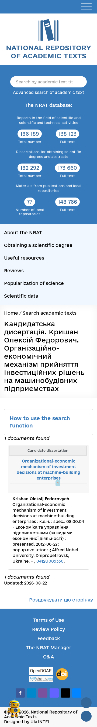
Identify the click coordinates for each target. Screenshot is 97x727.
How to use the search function (40, 422)
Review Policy (48, 629)
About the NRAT (23, 232)
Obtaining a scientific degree (38, 245)
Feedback (48, 638)
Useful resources (24, 257)
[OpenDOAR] (41, 671)
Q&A (48, 656)
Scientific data (21, 295)
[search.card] (62, 488)
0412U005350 (50, 561)
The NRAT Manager (48, 647)
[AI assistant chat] (14, 710)
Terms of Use (48, 620)
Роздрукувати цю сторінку (61, 599)
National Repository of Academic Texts (48, 52)
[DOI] (62, 674)
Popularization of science (34, 283)
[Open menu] (86, 6)
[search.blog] (80, 488)
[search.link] (68, 488)
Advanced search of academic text (48, 92)
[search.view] (56, 488)
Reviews (14, 270)
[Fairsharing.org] (41, 679)
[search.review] (74, 488)
